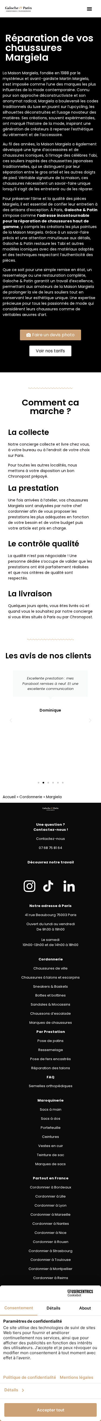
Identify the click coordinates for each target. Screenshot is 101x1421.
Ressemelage (50, 1049)
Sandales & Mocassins (50, 1004)
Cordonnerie (30, 797)
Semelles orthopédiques (50, 1085)
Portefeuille (51, 1127)
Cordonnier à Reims (50, 1277)
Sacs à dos (50, 1118)
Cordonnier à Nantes (50, 1223)
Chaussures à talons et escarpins (50, 977)
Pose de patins (50, 1040)
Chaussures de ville (50, 968)
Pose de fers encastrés (50, 1058)
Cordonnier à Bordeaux (50, 1187)
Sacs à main (50, 1109)
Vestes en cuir (50, 1145)
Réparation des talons (50, 1068)
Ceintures (50, 1136)
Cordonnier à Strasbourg (50, 1250)
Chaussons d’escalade (50, 1013)
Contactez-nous (50, 838)
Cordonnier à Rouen (50, 1241)
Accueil (9, 797)
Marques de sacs (50, 1164)
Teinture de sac (50, 1154)
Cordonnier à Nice (50, 1232)
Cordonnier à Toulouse (50, 1259)
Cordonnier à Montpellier (50, 1268)
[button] (89, 9)
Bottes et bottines (50, 995)
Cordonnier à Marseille (50, 1214)
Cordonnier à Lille (50, 1196)
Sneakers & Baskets (50, 986)
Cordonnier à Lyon (50, 1205)
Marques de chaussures (50, 1022)
